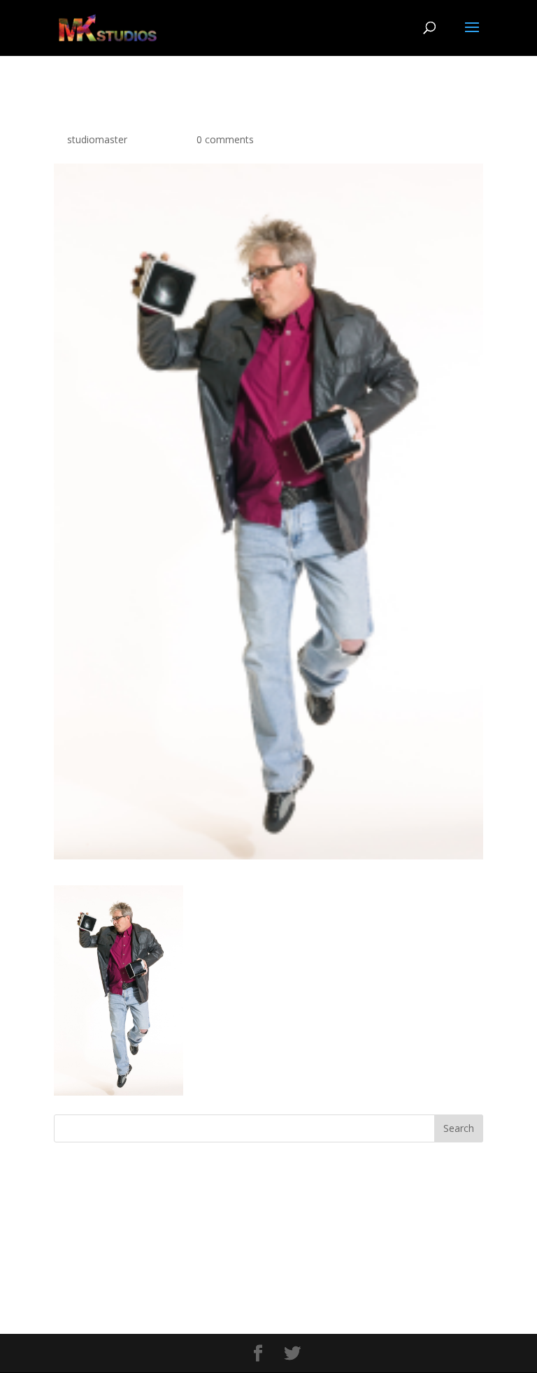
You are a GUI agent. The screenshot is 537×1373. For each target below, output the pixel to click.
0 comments (225, 139)
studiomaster (97, 139)
